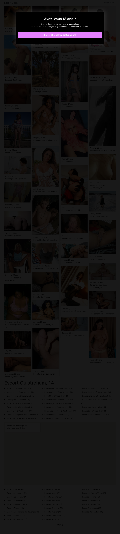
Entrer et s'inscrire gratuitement (60, 35)
